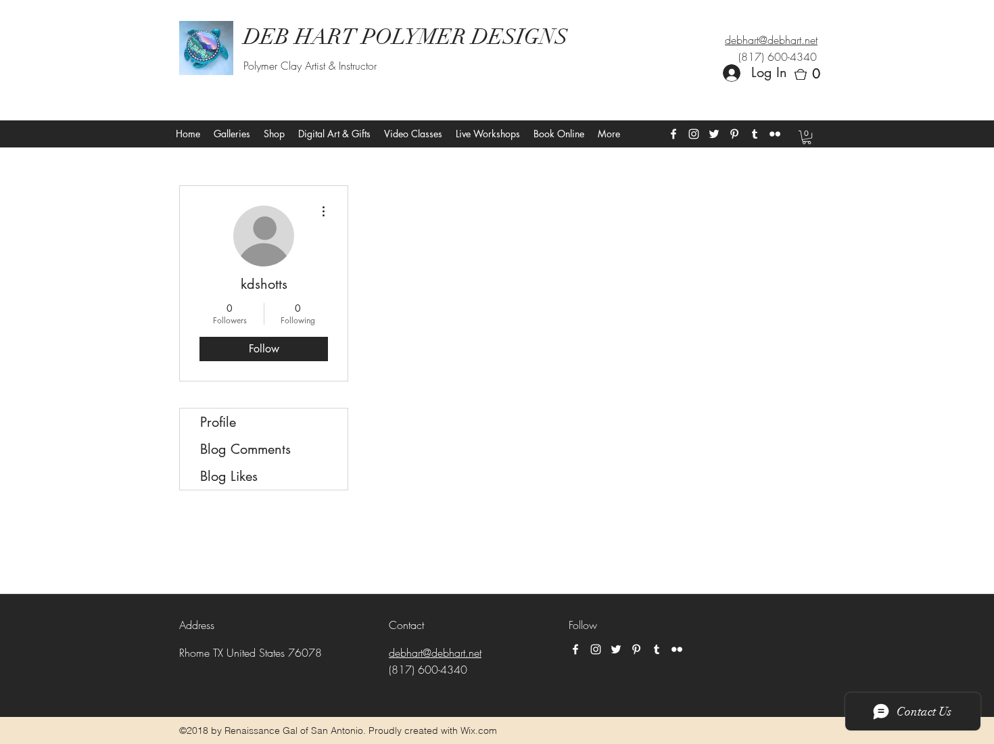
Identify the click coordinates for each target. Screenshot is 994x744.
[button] (811, 74)
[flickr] (775, 134)
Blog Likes (229, 476)
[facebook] (673, 134)
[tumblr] (754, 134)
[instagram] (694, 134)
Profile (218, 422)
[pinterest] (734, 134)
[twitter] (714, 134)
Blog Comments (245, 449)
